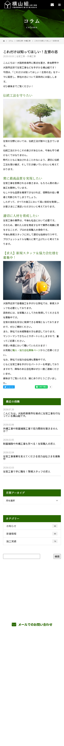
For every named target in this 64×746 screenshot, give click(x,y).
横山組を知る (32, 658)
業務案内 (32, 651)
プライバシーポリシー (32, 726)
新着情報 (31, 533)
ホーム (32, 644)
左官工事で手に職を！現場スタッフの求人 (26, 471)
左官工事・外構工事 (23, 41)
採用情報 (32, 666)
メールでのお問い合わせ (34, 624)
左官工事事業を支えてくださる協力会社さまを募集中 (31, 457)
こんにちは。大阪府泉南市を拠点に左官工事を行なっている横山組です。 (31, 414)
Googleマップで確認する (32, 710)
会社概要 (32, 673)
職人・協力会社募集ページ (26, 350)
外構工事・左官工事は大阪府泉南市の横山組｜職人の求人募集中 (32, 723)
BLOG (32, 680)
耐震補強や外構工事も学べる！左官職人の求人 (29, 443)
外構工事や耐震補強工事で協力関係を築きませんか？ (30, 430)
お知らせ (31, 526)
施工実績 (31, 541)
